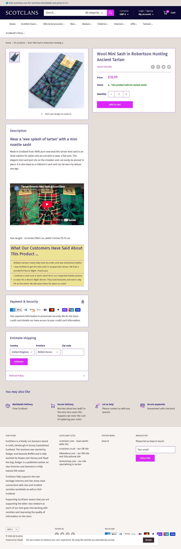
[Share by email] (169, 67)
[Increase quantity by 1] (126, 94)
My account (145, 14)
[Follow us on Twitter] (62, 534)
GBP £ (10, 529)
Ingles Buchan (104, 67)
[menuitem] (11, 24)
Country (14, 345)
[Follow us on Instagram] (68, 534)
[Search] (110, 13)
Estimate (18, 361)
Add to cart (115, 104)
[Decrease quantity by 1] (111, 94)
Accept (149, 540)
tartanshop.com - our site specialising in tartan (72, 463)
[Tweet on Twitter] (164, 67)
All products (19, 43)
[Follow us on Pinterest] (73, 534)
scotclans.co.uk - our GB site (74, 448)
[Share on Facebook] (153, 67)
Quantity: (101, 94)
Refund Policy (16, 375)
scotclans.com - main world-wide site (74, 443)
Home (8, 43)
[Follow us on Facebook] (57, 534)
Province (40, 345)
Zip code (66, 345)
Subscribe (145, 458)
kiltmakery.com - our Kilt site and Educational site (74, 455)
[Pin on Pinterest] (158, 67)
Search (105, 441)
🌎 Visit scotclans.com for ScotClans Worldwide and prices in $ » (37, 3)
